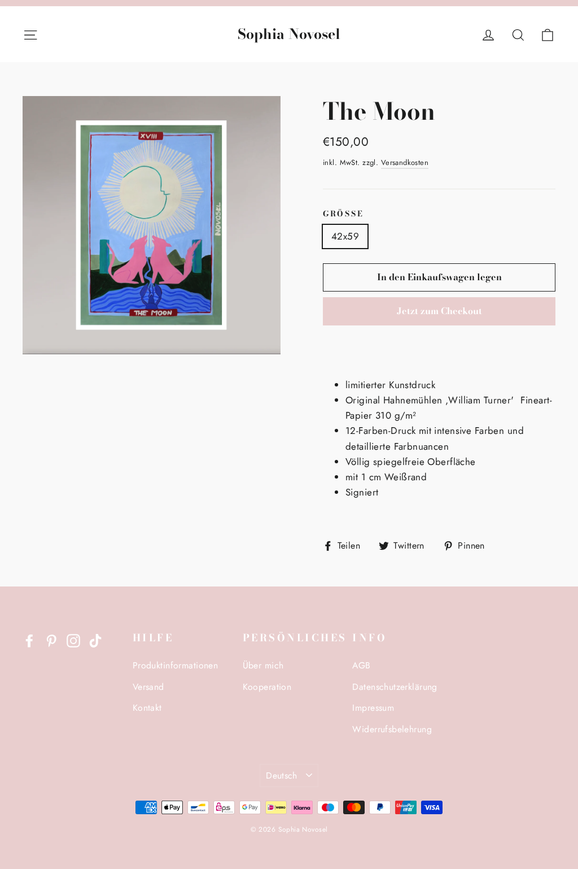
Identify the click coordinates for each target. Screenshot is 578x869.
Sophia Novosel (289, 34)
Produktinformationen (175, 665)
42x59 (345, 236)
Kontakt (147, 707)
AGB (361, 665)
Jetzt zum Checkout (439, 311)
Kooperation (267, 686)
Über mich (263, 665)
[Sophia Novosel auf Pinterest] (51, 639)
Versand (148, 686)
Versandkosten (405, 162)
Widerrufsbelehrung (392, 729)
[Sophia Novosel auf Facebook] (29, 639)
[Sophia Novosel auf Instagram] (73, 639)
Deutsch (281, 775)
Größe (343, 214)
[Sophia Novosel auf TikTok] (95, 639)
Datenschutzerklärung (394, 686)
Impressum (373, 707)
